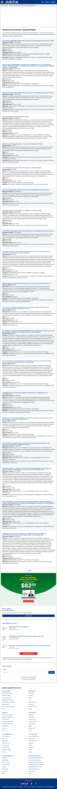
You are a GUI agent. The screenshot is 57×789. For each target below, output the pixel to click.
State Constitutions (34, 736)
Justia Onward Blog (34, 769)
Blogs (30, 726)
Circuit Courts (5, 745)
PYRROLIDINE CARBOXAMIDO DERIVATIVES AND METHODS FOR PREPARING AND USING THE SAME (28, 41)
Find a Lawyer (7, 666)
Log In (47, 2)
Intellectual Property (7, 721)
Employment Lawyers (7, 700)
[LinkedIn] (21, 784)
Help (25, 786)
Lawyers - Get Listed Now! (28, 677)
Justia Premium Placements (36, 762)
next (30, 570)
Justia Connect (6, 786)
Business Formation (7, 715)
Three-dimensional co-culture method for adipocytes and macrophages (21, 167)
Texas (30, 749)
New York (31, 747)
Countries (4, 771)
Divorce (30, 697)
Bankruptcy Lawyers (7, 693)
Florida (30, 745)
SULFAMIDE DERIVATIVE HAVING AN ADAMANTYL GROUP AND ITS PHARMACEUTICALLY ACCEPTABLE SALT (25, 393)
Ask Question (28, 615)
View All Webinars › (29, 653)
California (31, 743)
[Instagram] (27, 784)
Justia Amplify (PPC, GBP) (35, 767)
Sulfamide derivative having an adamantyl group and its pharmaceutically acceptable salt (26, 283)
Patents (6, 5)
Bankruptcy (32, 693)
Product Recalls (6, 764)
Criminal (31, 695)
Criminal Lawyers (6, 697)
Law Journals (32, 723)
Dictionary (31, 715)
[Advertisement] (28, 16)
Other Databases (7, 756)
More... (4, 708)
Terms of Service (31, 786)
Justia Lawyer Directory (35, 760)
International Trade (7, 723)
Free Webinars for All (9, 623)
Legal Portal (14, 786)
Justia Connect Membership (36, 758)
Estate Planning (33, 702)
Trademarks (5, 769)
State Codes (32, 738)
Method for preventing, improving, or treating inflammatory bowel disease (22, 144)
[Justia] (11, 2)
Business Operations (7, 717)
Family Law (31, 704)
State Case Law (32, 741)
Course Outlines (33, 721)
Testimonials (32, 771)
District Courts (6, 747)
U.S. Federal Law (7, 734)
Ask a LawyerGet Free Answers (8, 609)
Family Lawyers (6, 704)
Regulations (5, 741)
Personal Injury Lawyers (8, 706)
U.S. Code (4, 738)
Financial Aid (32, 719)
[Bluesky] (31, 784)
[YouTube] (23, 784)
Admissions (31, 717)
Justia (2, 5)
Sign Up (53, 2)
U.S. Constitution (6, 736)
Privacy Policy (40, 786)
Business (4, 712)
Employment (5, 719)
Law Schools (32, 712)
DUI (30, 700)
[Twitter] (33, 784)
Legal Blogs (5, 760)
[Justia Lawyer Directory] (35, 784)
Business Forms (6, 762)
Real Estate (5, 726)
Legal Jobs (5, 758)
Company (20, 786)
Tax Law (4, 728)
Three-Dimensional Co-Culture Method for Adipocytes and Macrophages (22, 210)
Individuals (32, 691)
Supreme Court (6, 743)
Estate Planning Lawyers (8, 702)
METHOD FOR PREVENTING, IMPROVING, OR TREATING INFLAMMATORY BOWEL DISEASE (25, 190)
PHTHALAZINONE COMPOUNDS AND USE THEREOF (15, 116)
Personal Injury (32, 706)
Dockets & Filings (6, 749)
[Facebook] (25, 784)
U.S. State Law (33, 734)
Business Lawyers (6, 695)
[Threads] (29, 784)
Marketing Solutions (35, 756)
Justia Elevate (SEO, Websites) (36, 764)
